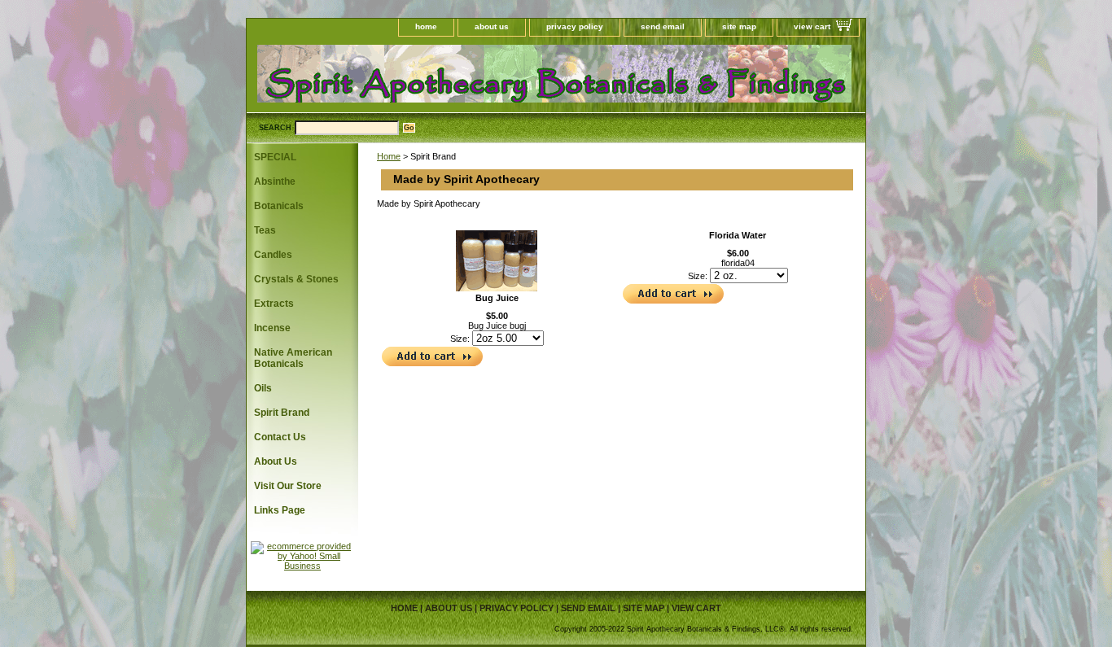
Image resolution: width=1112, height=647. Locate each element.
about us (492, 26)
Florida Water (737, 235)
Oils (263, 388)
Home (389, 156)
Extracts (274, 303)
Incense (272, 328)
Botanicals (279, 206)
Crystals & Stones (296, 279)
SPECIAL (275, 157)
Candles (273, 254)
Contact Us (280, 437)
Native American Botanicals (293, 358)
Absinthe (275, 181)
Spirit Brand (281, 412)
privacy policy (574, 26)
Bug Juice (497, 298)
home (426, 26)
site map (739, 26)
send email (663, 26)
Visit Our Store (288, 486)
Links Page (279, 510)
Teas (265, 230)
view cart (812, 26)
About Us (275, 461)
